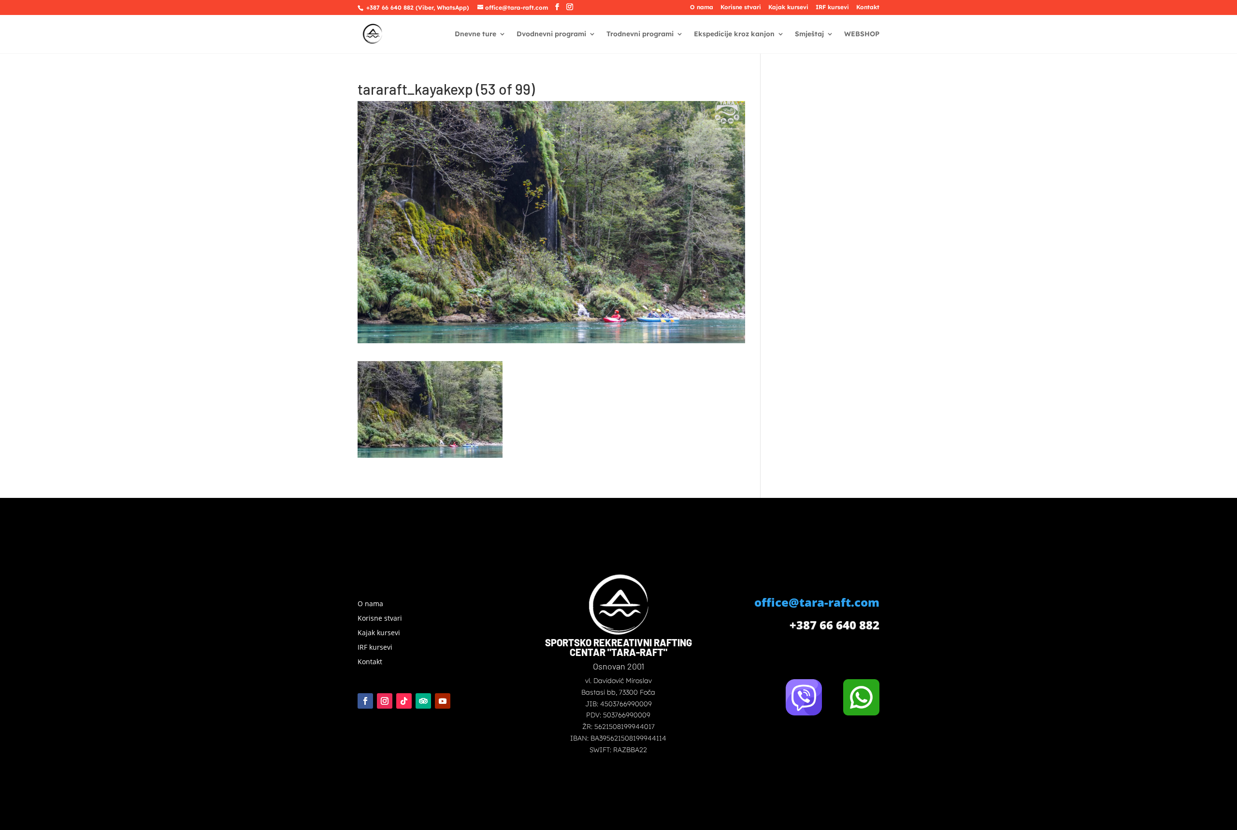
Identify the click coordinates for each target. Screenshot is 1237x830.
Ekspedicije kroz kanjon (734, 34)
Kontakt (867, 7)
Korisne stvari (740, 7)
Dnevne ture (475, 34)
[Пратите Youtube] (442, 701)
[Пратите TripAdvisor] (423, 701)
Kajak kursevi (788, 7)
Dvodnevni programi (551, 34)
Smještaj (809, 34)
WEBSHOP (861, 34)
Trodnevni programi (640, 34)
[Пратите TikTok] (404, 701)
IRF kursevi (832, 7)
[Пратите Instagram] (384, 701)
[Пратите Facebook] (365, 701)
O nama (701, 7)
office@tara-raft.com (816, 602)
